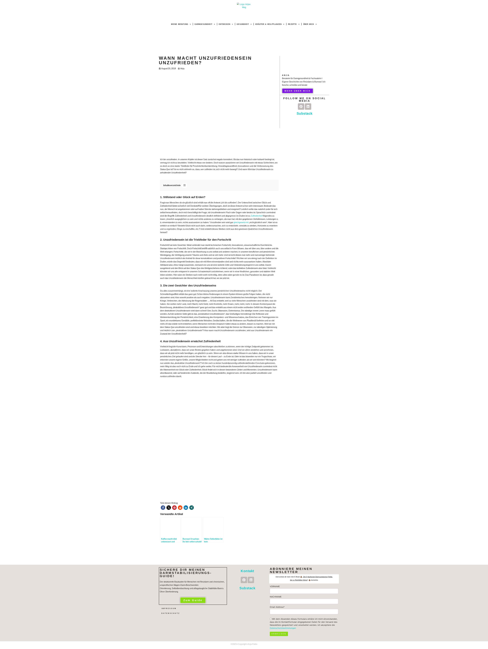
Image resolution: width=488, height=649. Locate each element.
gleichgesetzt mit (241, 222)
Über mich (308, 24)
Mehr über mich (298, 91)
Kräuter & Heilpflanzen (268, 24)
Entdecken (224, 24)
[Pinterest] (301, 106)
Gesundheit (243, 24)
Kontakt (247, 571)
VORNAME (275, 586)
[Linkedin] (308, 106)
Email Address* (277, 607)
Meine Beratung (179, 24)
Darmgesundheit (203, 24)
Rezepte (292, 24)
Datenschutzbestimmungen (283, 628)
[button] (163, 507)
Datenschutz (170, 613)
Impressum (168, 608)
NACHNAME (276, 597)
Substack (304, 113)
